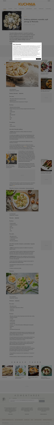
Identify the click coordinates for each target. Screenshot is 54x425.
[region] (27, 51)
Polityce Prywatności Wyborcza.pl (24, 55)
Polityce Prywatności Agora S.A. (33, 55)
